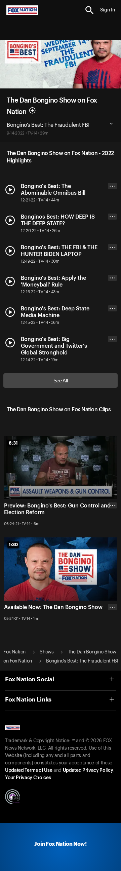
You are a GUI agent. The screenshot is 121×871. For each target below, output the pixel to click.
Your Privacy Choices (28, 777)
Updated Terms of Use (28, 770)
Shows (46, 652)
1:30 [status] (13, 544)
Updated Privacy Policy (88, 770)
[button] (89, 10)
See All (60, 380)
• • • (113, 186)
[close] (112, 532)
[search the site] (89, 10)
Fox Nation (14, 652)
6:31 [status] (13, 443)
